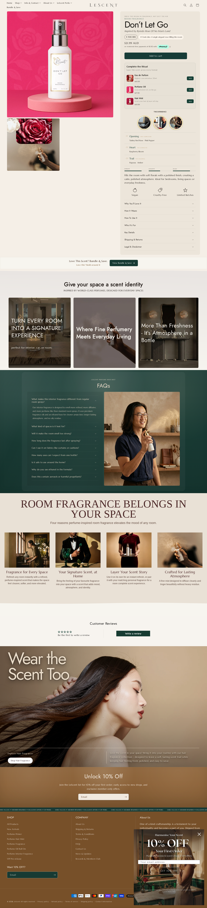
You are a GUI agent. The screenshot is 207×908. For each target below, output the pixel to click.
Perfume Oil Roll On (16, 849)
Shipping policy (87, 902)
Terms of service (71, 902)
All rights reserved (28, 902)
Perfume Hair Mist (15, 839)
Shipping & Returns (85, 829)
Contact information (104, 902)
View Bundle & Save (122, 263)
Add (190, 78)
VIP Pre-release (14, 859)
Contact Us (81, 849)
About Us (80, 824)
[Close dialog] (199, 834)
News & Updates (83, 853)
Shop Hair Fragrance (20, 760)
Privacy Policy (82, 839)
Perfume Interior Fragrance (20, 853)
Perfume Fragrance (16, 844)
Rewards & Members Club (88, 859)
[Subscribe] (126, 797)
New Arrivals (13, 829)
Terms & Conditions (85, 834)
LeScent (17, 902)
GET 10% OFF (169, 870)
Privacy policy (43, 902)
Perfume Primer (14, 834)
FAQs (78, 844)
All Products (12, 824)
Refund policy (57, 902)
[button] (18, 3)
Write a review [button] (133, 633)
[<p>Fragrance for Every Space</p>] (27, 550)
